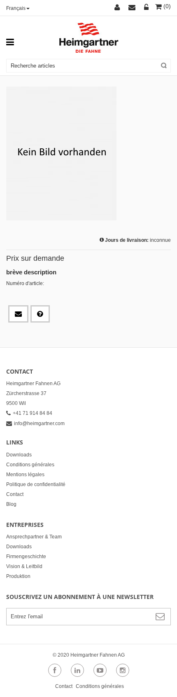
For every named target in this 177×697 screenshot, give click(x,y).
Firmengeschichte (26, 556)
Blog (11, 504)
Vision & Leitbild (24, 566)
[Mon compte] (118, 8)
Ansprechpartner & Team (34, 537)
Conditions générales (30, 465)
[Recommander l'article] (18, 314)
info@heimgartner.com (39, 423)
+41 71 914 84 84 (32, 413)
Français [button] (16, 8)
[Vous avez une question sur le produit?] (40, 314)
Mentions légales (25, 474)
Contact (14, 494)
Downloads (19, 455)
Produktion (18, 576)
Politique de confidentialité (35, 484)
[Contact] (133, 8)
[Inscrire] (146, 8)
